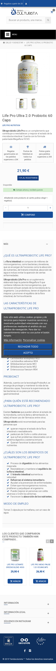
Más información (13, 340)
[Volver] (4, 43)
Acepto (28, 352)
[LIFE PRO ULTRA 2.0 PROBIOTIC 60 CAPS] (21, 103)
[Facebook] (25, 651)
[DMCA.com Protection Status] (8, 641)
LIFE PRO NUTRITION (11, 125)
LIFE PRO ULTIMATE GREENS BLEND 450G (15, 565)
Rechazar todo (28, 346)
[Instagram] (30, 651)
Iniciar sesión (26, 13)
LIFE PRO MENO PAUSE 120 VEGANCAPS (40, 565)
